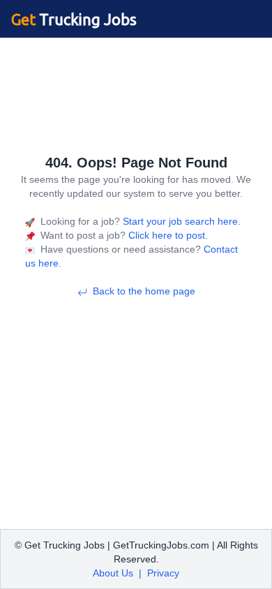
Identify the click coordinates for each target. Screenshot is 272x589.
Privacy (163, 573)
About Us (113, 573)
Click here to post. (167, 235)
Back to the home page (144, 291)
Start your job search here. (180, 221)
